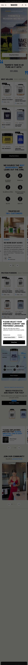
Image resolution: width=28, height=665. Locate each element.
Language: (20, 335)
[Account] (22, 5)
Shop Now (14, 342)
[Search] (5, 5)
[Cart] (26, 5)
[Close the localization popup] (26, 319)
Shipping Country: (6, 335)
